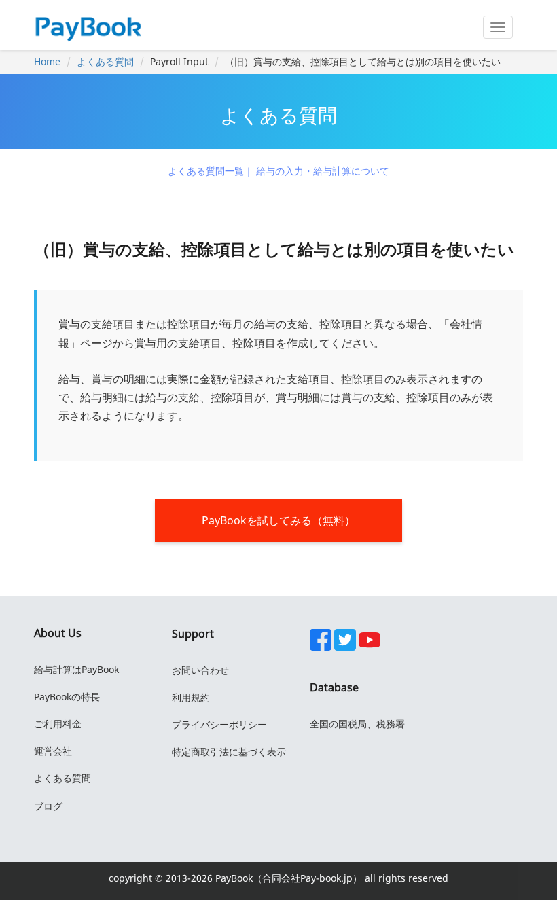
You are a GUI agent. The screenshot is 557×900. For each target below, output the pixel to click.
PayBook (233, 877)
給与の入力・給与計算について (322, 170)
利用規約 (191, 697)
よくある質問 (105, 61)
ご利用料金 (58, 723)
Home (47, 61)
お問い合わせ (200, 670)
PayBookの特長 (67, 696)
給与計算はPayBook (76, 669)
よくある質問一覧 (206, 170)
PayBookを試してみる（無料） (278, 520)
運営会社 (53, 750)
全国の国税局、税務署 (357, 723)
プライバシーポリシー (219, 724)
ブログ (48, 805)
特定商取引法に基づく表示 (229, 751)
